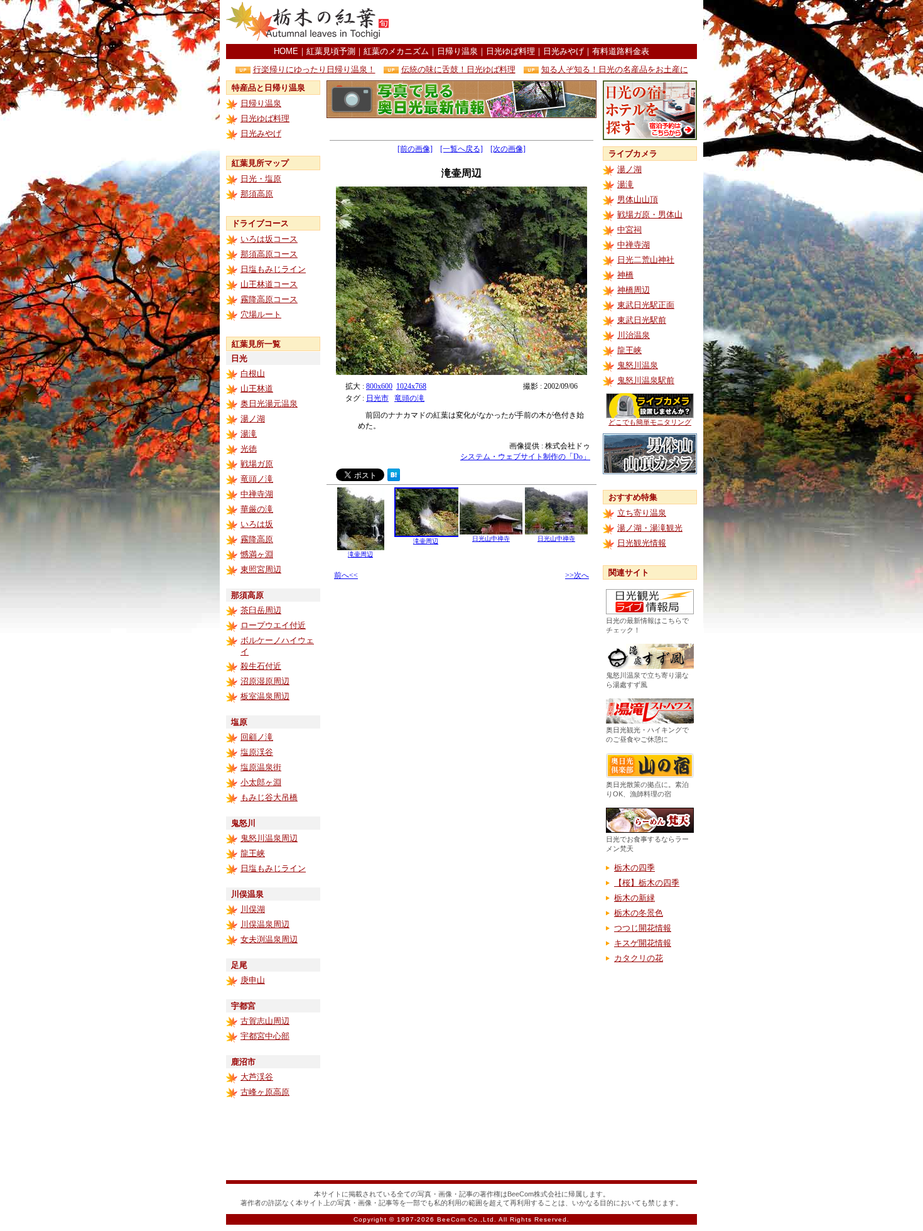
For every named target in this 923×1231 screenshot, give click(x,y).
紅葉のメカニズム (396, 51)
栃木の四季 (634, 867)
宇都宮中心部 (264, 1036)
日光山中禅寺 (491, 538)
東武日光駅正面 (645, 305)
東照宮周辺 (260, 569)
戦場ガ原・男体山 (650, 214)
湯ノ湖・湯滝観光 (650, 528)
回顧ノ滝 (256, 737)
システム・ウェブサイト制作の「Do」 (525, 456)
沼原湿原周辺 (264, 681)
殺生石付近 (260, 666)
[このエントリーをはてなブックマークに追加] (393, 477)
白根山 (252, 373)
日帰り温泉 (457, 51)
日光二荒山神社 (645, 259)
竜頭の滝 (409, 398)
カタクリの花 (638, 958)
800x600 (379, 386)
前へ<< (346, 575)
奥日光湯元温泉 (269, 403)
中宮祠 (629, 229)
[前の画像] (415, 148)
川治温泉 (633, 335)
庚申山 (252, 980)
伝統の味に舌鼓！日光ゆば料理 (458, 69)
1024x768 (411, 386)
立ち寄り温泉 (641, 513)
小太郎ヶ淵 (260, 782)
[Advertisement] (550, 22)
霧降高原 (256, 539)
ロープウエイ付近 (273, 625)
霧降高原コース (269, 299)
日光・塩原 (260, 178)
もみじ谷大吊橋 (269, 797)
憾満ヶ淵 (256, 554)
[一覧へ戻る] (461, 148)
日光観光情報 (641, 543)
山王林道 (256, 388)
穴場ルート (260, 314)
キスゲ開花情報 (642, 943)
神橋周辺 (633, 290)
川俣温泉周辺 (264, 924)
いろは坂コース (269, 239)
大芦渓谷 (256, 1077)
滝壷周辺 (360, 554)
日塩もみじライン (273, 269)
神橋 (625, 274)
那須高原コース (269, 254)
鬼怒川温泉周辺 (269, 838)
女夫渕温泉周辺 (269, 939)
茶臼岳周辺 (260, 610)
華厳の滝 (256, 509)
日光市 (377, 398)
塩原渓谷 (256, 752)
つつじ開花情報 (642, 928)
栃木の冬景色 (638, 913)
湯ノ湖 (252, 418)
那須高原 (256, 193)
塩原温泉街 (260, 767)
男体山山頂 (637, 199)
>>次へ (577, 575)
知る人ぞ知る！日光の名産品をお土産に (614, 69)
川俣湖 (252, 909)
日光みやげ (563, 51)
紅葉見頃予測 (330, 51)
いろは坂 (256, 524)
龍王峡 (252, 853)
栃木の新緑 (634, 898)
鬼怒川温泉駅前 (645, 380)
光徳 (248, 448)
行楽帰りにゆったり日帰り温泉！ (314, 69)
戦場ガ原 (256, 464)
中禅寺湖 (256, 494)
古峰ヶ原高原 (264, 1092)
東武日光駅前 (641, 320)
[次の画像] (508, 148)
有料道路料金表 (620, 51)
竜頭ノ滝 (256, 479)
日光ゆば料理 (510, 51)
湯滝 (248, 433)
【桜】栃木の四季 (646, 882)
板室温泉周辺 (264, 696)
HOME (286, 51)
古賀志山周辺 (264, 1021)
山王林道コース (269, 284)
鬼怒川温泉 (637, 365)
